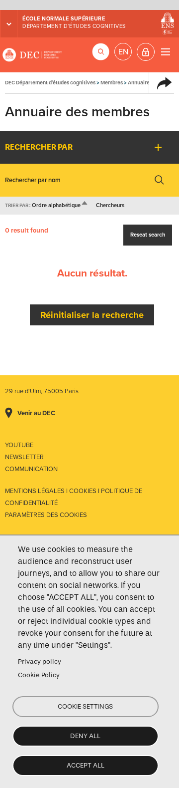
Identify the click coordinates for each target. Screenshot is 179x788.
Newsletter (24, 457)
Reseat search (147, 235)
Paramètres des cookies (46, 515)
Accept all (85, 765)
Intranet (146, 52)
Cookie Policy (39, 675)
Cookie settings (85, 706)
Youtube (19, 445)
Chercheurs (110, 205)
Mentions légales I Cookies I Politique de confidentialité (73, 497)
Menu (165, 51)
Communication (31, 469)
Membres (111, 82)
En (123, 52)
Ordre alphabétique (60, 205)
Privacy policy (39, 661)
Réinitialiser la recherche (92, 314)
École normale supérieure (63, 18)
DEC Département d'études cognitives (32, 54)
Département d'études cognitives (74, 26)
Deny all (85, 736)
